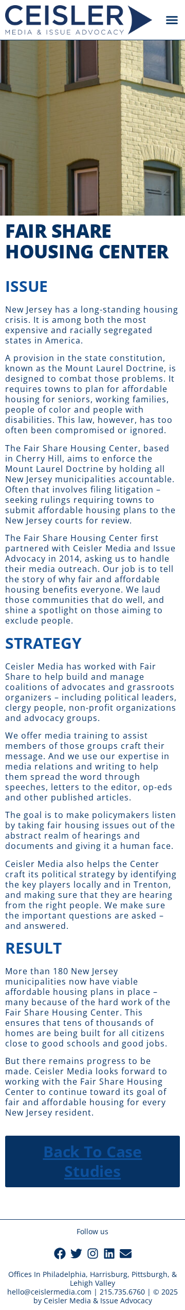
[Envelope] (126, 1253)
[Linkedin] (109, 1253)
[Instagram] (93, 1253)
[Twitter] (76, 1253)
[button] (172, 20)
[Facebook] (60, 1253)
